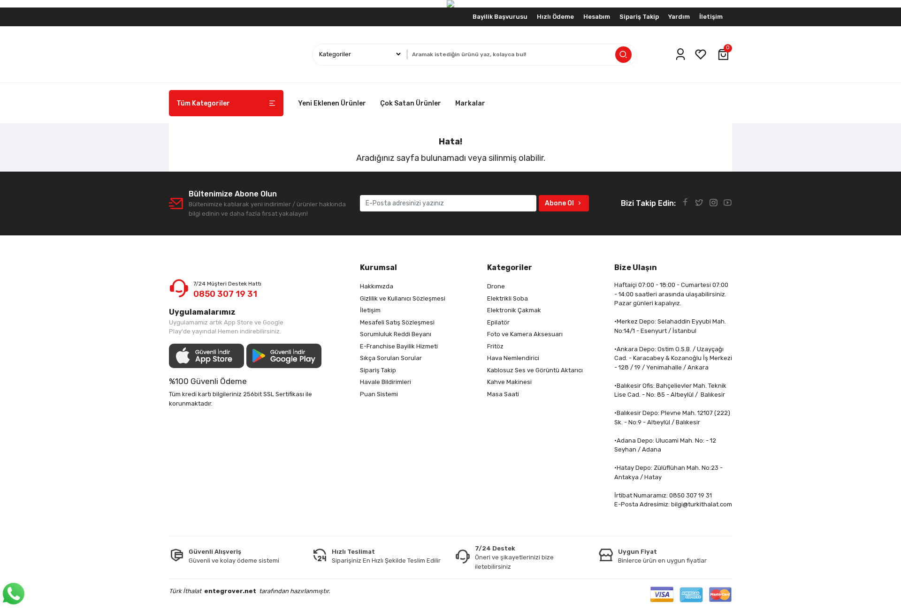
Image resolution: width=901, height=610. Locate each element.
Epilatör (498, 322)
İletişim (711, 16)
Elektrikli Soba (507, 298)
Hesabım (596, 16)
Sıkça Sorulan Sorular (391, 357)
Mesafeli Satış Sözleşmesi (397, 322)
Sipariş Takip (639, 16)
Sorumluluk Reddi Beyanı (395, 334)
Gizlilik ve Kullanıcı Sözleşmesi (402, 298)
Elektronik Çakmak (514, 310)
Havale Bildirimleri (385, 381)
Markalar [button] (470, 103)
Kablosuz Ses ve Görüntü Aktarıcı (535, 370)
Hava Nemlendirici (513, 357)
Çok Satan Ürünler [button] (410, 103)
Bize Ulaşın (635, 267)
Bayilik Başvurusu (500, 16)
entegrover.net (230, 591)
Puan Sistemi (379, 394)
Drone (496, 286)
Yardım (679, 16)
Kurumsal (378, 267)
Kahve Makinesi (509, 381)
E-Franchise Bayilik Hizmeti (399, 346)
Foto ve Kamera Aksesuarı (525, 334)
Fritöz (495, 346)
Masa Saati (503, 394)
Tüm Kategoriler (203, 103)
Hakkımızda (376, 286)
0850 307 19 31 (225, 294)
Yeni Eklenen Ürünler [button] (332, 103)
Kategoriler (509, 267)
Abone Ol (559, 203)
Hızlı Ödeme (555, 16)
